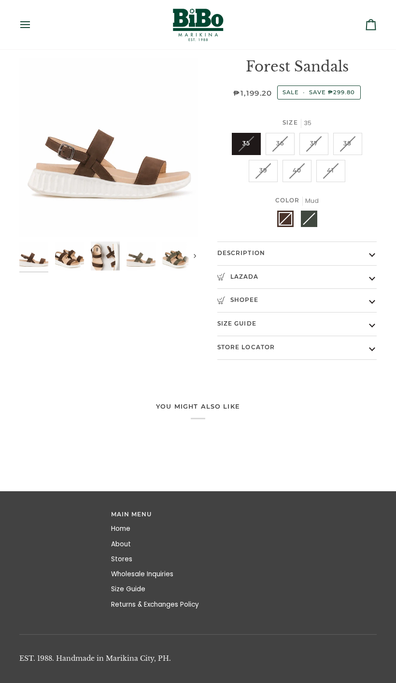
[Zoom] (108, 147)
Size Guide (128, 589)
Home (120, 528)
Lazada (243, 276)
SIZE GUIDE (236, 323)
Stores (121, 559)
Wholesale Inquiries (142, 574)
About (121, 544)
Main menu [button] (131, 514)
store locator (246, 347)
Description (241, 253)
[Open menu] (33, 24)
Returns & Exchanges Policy (155, 604)
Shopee (243, 300)
